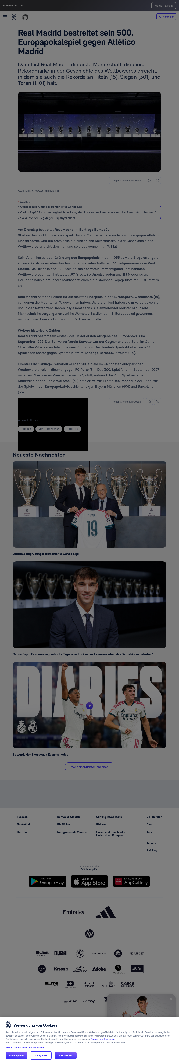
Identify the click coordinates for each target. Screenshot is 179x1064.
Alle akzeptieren (16, 1055)
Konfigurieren (41, 1055)
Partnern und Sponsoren (102, 1039)
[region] (89, 1040)
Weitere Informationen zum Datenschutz (25, 1047)
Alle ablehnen (65, 1055)
